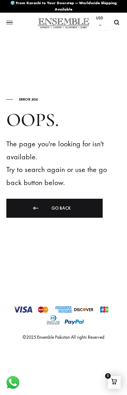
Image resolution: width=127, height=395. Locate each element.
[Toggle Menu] (9, 22)
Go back (60, 208)
